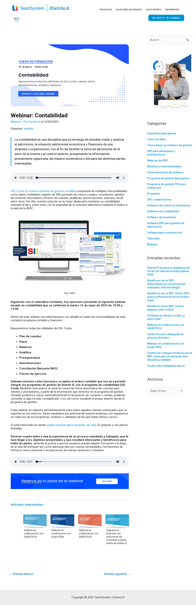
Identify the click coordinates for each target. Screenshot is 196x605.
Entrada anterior (21, 574)
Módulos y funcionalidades (164, 166)
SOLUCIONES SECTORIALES (129, 10)
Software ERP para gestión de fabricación (165, 225)
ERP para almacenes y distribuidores (161, 153)
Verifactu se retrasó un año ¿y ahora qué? (166, 317)
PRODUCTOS (106, 10)
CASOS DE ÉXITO (153, 10)
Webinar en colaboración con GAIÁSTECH (33, 533)
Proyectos (153, 193)
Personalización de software (165, 172)
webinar (28, 128)
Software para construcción (164, 232)
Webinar (16, 121)
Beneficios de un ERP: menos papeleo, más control (165, 308)
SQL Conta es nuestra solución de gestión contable (43, 191)
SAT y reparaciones (159, 199)
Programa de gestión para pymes (168, 178)
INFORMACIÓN (172, 10)
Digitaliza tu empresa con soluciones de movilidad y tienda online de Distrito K (116, 537)
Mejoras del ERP (157, 160)
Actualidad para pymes (161, 133)
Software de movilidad (161, 217)
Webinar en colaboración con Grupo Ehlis (61, 533)
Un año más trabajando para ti (166, 365)
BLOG (16, 19)
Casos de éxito (156, 139)
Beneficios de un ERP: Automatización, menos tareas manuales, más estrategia (166, 284)
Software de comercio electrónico (168, 205)
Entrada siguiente (117, 574)
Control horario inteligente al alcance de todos (165, 336)
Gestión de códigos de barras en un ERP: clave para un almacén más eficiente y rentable (169, 356)
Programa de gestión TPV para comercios (166, 186)
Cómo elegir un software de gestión (169, 145)
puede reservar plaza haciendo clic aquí (71, 425)
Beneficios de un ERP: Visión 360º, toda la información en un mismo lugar (168, 297)
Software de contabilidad (163, 211)
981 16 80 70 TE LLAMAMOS (166, 18)
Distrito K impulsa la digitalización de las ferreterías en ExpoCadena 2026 (168, 271)
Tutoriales (153, 238)
